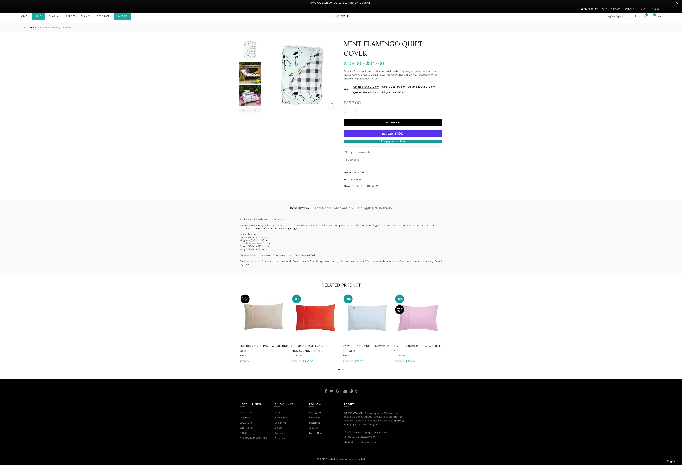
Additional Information (333, 208)
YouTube (313, 427)
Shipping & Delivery (375, 208)
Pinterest (314, 422)
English (655, 9)
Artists (278, 427)
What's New (281, 417)
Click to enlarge (332, 105)
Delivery (629, 9)
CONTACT (245, 417)
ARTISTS (70, 16)
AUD (643, 9)
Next (255, 110)
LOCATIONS (246, 422)
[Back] (22, 27)
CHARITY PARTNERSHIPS (253, 438)
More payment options (393, 141)
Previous (244, 110)
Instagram (315, 412)
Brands (278, 433)
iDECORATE (103, 16)
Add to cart (392, 122)
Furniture (279, 438)
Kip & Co (245, 355)
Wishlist (646, 15)
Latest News (316, 433)
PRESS (243, 433)
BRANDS (86, 16)
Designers (280, 422)
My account (591, 9)
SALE (38, 16)
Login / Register (615, 16)
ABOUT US (245, 412)
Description (299, 208)
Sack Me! (359, 172)
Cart (604, 9)
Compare (353, 159)
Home (23, 16)
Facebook (314, 417)
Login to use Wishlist (359, 152)
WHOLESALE (247, 427)
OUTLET (122, 16)
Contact (615, 9)
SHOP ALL (55, 16)
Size (346, 89)
